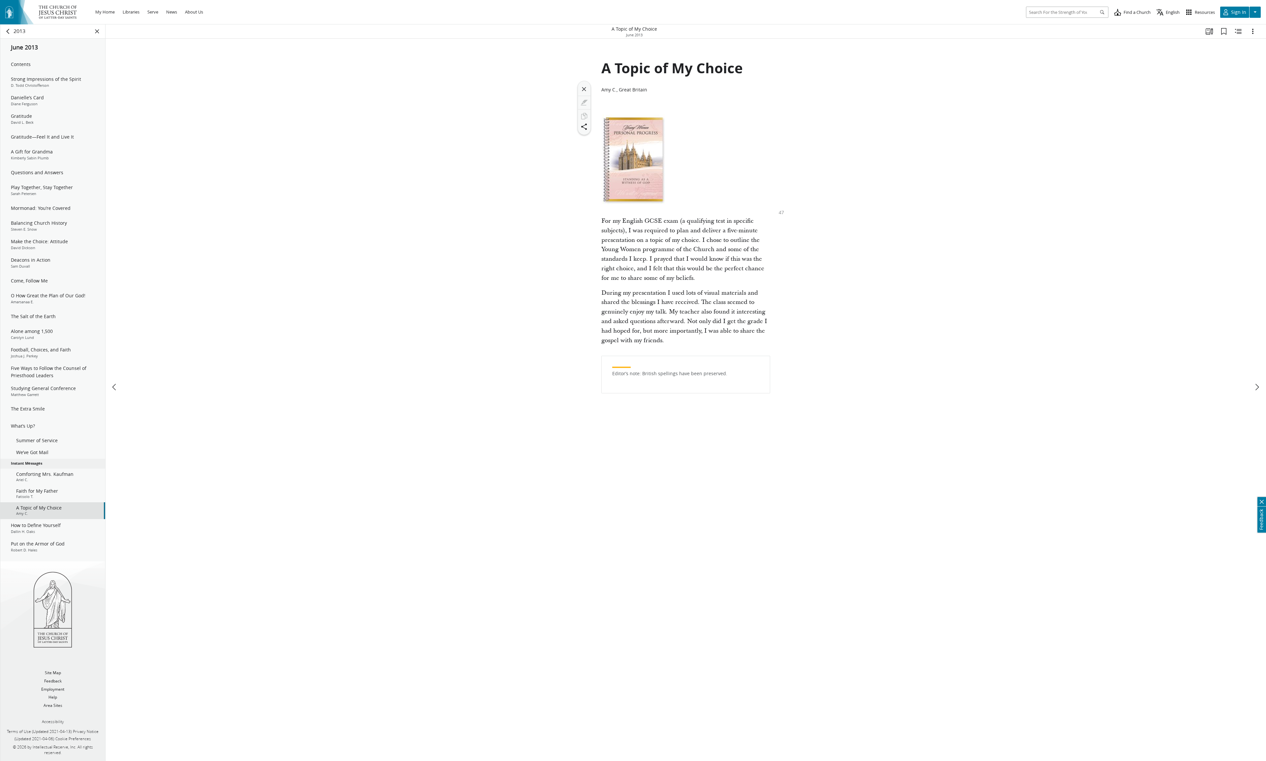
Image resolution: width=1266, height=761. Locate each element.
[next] (1256, 387)
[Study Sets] (1209, 31)
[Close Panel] (97, 31)
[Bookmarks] (1223, 31)
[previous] (114, 387)
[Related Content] (1238, 31)
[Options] (1252, 31)
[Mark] (584, 102)
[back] (8, 31)
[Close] (584, 89)
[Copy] (584, 116)
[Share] (584, 126)
